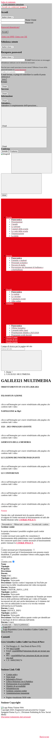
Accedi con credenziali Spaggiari (14, 7)
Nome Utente (30, 20)
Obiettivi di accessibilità (15, 686)
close (4, 195)
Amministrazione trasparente (17, 693)
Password (29, 23)
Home (8, 372)
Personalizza (7, 524)
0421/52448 (15, 648)
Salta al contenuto (8, 2)
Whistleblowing (12, 688)
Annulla (5, 151)
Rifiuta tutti (22, 524)
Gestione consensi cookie (16, 691)
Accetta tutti (40, 524)
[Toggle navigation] (21, 183)
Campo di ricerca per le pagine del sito (16, 346)
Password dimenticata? (10, 27)
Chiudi (4, 87)
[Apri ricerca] (31, 163)
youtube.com (6, 562)
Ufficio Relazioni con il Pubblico (19, 681)
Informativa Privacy (14, 679)
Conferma (13, 151)
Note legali (10, 677)
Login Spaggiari (20, 70)
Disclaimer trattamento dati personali (16, 717)
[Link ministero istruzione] (12, 4)
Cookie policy (12, 674)
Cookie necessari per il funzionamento (17, 550)
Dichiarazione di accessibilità (18, 684)
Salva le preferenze (21, 625)
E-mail (28, 60)
